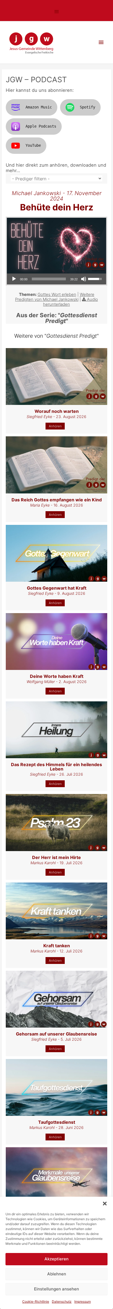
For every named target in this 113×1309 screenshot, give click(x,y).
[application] (56, 278)
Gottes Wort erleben (57, 294)
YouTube (33, 145)
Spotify (87, 107)
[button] (105, 1203)
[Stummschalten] (83, 279)
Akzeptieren (56, 1258)
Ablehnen (56, 1273)
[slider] (49, 279)
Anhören (55, 426)
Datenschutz (62, 1301)
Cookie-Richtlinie (35, 1301)
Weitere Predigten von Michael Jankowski (54, 297)
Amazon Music (39, 107)
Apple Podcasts (41, 126)
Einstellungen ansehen (56, 1289)
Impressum (82, 1301)
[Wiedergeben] (14, 279)
